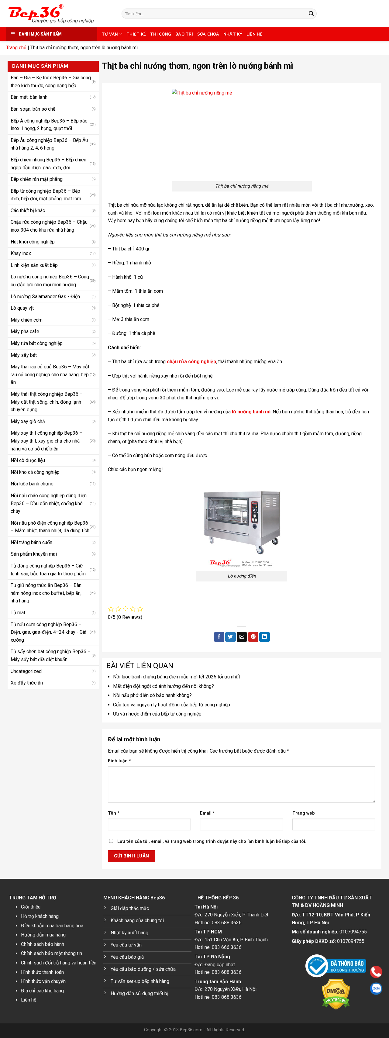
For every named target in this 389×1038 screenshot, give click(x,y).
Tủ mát (18, 612)
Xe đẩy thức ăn (27, 682)
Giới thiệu (30, 907)
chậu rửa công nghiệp (191, 361)
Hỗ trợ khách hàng (40, 916)
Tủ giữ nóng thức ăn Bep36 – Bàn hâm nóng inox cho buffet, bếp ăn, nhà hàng (46, 592)
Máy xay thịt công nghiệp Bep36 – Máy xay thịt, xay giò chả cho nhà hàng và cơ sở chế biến (46, 440)
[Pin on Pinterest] (253, 637)
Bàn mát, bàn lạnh (29, 97)
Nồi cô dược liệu (28, 460)
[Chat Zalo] (337, 988)
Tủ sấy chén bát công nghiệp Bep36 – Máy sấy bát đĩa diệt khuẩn (51, 655)
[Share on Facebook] (219, 637)
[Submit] (311, 14)
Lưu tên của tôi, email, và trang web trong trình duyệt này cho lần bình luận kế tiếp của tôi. (211, 841)
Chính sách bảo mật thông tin (51, 953)
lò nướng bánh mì (251, 412)
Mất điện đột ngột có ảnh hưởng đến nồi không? (163, 686)
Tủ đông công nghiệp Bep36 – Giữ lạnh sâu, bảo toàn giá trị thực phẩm (48, 569)
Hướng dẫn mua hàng (43, 935)
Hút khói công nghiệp (33, 241)
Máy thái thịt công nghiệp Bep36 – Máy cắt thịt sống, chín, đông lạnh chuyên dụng (47, 401)
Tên (113, 813)
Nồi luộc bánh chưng (32, 484)
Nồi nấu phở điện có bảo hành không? (152, 695)
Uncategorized (26, 671)
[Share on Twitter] (230, 637)
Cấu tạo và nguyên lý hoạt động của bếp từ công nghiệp (171, 705)
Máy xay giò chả (28, 421)
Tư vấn (110, 34)
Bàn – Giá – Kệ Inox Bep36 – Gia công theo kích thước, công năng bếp (51, 81)
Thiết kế (136, 34)
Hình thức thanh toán (42, 972)
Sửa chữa (208, 34)
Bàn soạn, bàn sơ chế (33, 109)
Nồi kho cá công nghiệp (35, 472)
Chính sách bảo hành (42, 944)
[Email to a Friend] (242, 637)
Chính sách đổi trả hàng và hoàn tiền (58, 963)
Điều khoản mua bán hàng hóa (52, 926)
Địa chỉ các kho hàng (42, 991)
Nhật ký (232, 34)
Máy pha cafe (25, 331)
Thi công (160, 34)
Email (207, 813)
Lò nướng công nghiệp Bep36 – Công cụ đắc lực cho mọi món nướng (50, 281)
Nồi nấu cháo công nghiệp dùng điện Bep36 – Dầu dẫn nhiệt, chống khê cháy (49, 503)
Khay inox (21, 253)
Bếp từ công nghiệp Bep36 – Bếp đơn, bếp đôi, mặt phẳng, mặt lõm (46, 195)
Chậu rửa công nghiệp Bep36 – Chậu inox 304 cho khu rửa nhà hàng (49, 226)
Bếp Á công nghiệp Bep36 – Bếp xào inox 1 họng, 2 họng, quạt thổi (49, 124)
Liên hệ (254, 34)
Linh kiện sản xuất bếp (34, 265)
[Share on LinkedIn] (264, 637)
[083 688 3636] (337, 972)
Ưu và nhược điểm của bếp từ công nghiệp (157, 714)
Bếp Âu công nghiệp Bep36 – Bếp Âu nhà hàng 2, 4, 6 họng (49, 144)
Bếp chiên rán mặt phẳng (37, 179)
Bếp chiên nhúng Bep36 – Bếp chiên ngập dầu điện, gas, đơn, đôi (48, 163)
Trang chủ (16, 47)
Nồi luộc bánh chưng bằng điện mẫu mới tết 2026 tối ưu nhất (176, 677)
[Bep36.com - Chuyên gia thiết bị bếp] (59, 13)
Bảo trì (184, 34)
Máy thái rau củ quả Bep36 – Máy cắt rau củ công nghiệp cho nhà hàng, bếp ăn (50, 374)
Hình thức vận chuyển (43, 981)
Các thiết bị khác (28, 210)
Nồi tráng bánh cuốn (31, 542)
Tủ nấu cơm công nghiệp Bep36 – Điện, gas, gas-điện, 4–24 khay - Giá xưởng (48, 632)
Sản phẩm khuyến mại (34, 554)
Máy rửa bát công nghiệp (37, 343)
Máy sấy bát (24, 355)
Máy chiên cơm (27, 319)
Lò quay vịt (22, 308)
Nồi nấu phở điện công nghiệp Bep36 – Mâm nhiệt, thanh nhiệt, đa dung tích (50, 526)
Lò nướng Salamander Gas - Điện (45, 296)
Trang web (303, 813)
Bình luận (119, 761)
